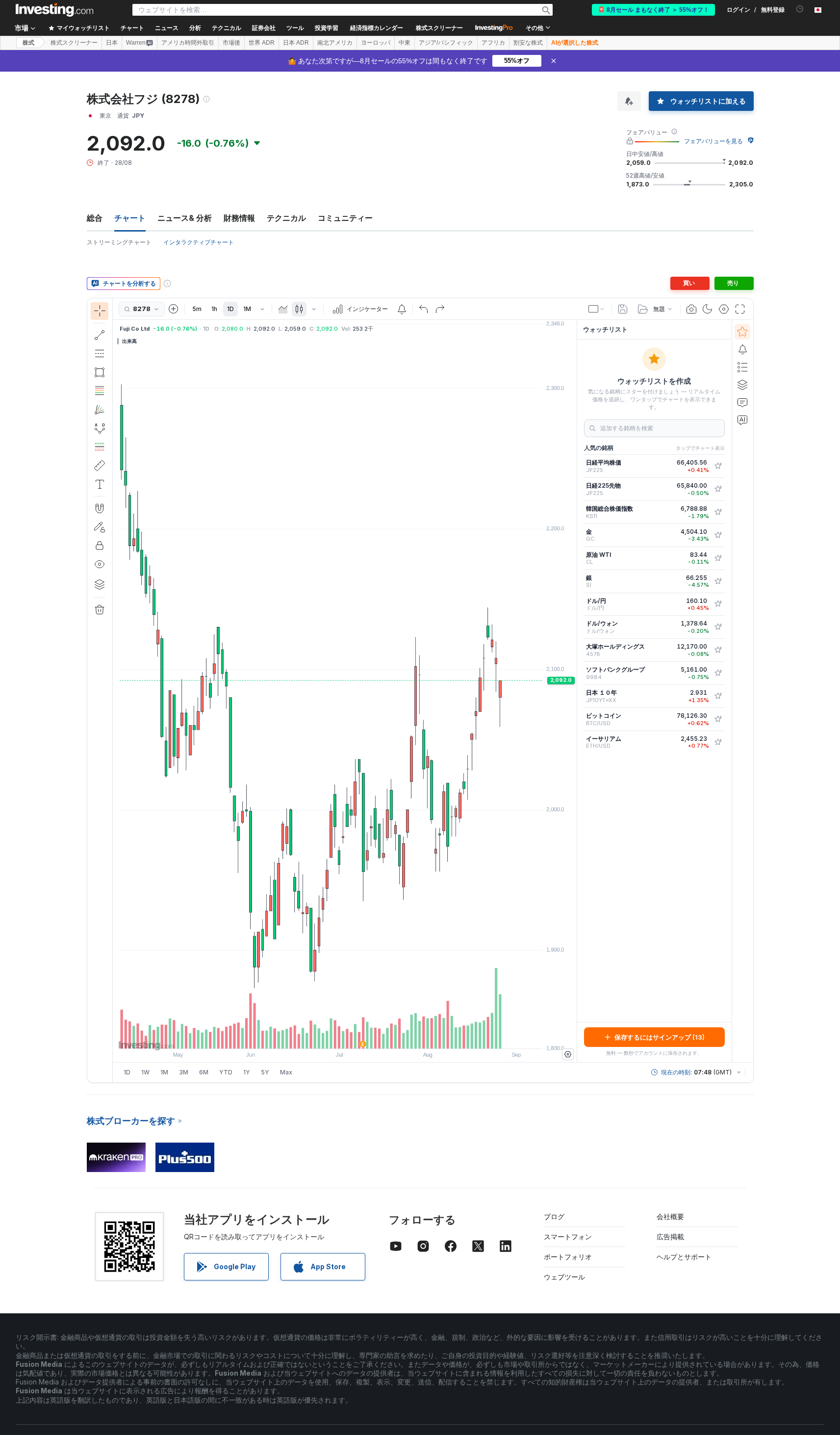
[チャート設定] (723, 309)
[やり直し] (440, 309)
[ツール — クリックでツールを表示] (99, 465)
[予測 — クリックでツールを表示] (99, 447)
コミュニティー (345, 218)
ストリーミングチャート (119, 242)
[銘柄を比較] (173, 309)
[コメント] (742, 402)
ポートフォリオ (568, 1256)
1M (247, 309)
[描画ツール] (116, 690)
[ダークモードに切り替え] (707, 309)
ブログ (554, 1216)
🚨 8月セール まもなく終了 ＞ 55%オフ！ (653, 9)
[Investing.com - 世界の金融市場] (54, 10)
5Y (265, 1072)
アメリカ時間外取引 (187, 42)
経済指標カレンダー (376, 28)
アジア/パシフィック (446, 42)
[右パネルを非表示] (574, 691)
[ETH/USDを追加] (718, 742)
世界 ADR (262, 42)
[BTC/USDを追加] (718, 719)
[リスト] (742, 367)
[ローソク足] (299, 309)
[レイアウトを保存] (622, 309)
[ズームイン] (331, 1036)
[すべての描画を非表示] (99, 564)
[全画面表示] (740, 309)
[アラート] (742, 349)
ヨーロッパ (375, 42)
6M (203, 1072)
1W (145, 1072)
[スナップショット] (691, 309)
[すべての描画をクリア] (99, 610)
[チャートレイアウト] (596, 309)
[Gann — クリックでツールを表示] (99, 409)
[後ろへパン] (344, 1036)
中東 (404, 42)
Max (286, 1072)
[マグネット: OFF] (99, 508)
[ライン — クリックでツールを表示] (99, 335)
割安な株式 (528, 42)
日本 (112, 42)
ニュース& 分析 (184, 218)
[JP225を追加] (718, 466)
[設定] (568, 1054)
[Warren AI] (742, 420)
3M (183, 1072)
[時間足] (262, 309)
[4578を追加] (718, 650)
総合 (94, 218)
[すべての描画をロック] (99, 545)
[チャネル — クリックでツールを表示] (99, 354)
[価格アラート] (401, 309)
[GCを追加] (718, 535)
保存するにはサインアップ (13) (659, 1037)
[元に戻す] (423, 309)
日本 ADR (296, 42)
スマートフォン (568, 1236)
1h (214, 309)
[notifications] (800, 9)
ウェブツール (564, 1277)
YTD (225, 1072)
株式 (28, 42)
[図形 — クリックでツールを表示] (99, 372)
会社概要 (670, 1216)
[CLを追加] (718, 558)
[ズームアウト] (318, 1036)
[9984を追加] (718, 673)
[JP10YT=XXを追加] (718, 696)
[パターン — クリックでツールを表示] (99, 428)
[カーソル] (99, 311)
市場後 (231, 42)
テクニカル (286, 218)
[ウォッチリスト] (742, 331)
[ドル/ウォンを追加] (718, 627)
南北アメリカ (335, 42)
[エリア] (283, 309)
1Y (246, 1072)
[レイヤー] (99, 584)
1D (230, 309)
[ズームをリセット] (371, 1036)
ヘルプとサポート (684, 1256)
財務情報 (239, 218)
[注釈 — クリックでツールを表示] (99, 484)
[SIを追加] (718, 581)
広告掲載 (670, 1236)
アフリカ (493, 42)
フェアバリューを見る (713, 141)
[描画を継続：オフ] (99, 527)
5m (197, 309)
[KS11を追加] (718, 512)
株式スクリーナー (439, 28)
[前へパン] (358, 1036)
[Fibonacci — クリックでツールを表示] (99, 391)
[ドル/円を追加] (718, 604)
